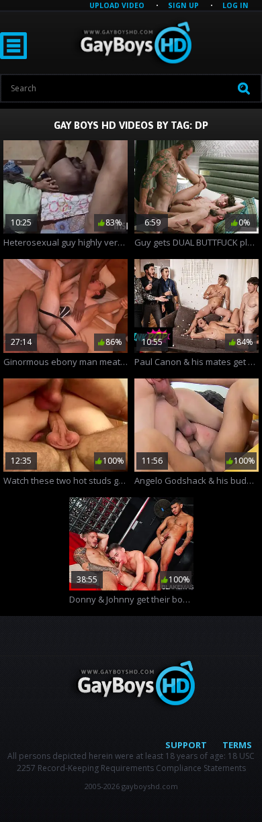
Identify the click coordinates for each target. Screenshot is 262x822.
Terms (237, 745)
